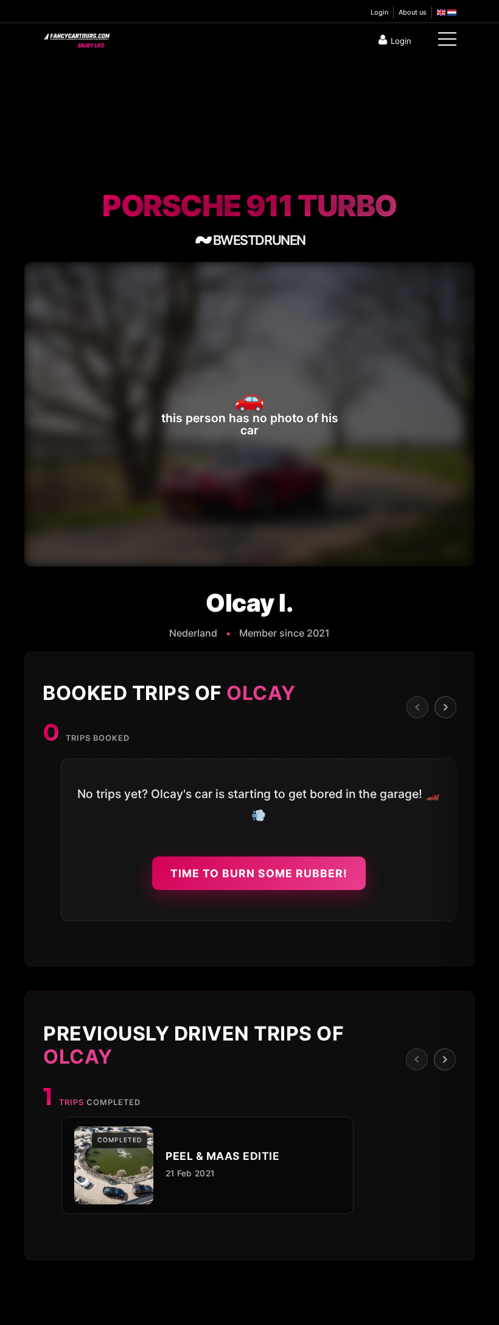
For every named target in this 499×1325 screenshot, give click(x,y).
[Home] (76, 38)
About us (413, 12)
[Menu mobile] (447, 41)
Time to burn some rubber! (258, 873)
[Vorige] (417, 707)
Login (379, 12)
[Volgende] (445, 707)
